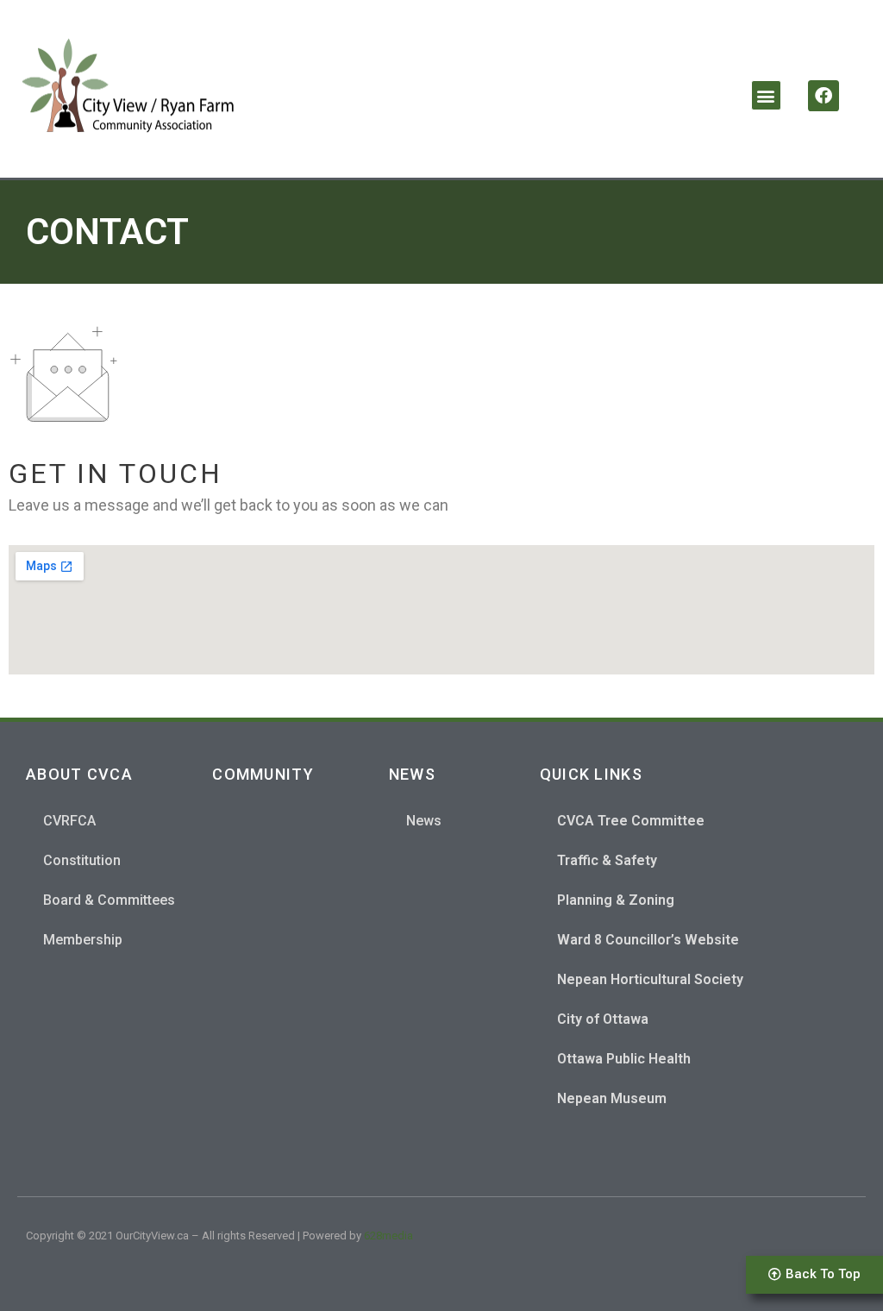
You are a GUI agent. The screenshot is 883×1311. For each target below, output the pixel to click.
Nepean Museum (612, 1098)
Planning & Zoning (615, 900)
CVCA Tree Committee (631, 820)
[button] (766, 95)
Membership (82, 940)
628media (388, 1235)
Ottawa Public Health (624, 1059)
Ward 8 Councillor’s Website (648, 940)
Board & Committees (109, 900)
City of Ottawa (602, 1019)
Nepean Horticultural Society (650, 979)
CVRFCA (69, 820)
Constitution (82, 860)
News (424, 820)
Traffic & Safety (607, 860)
